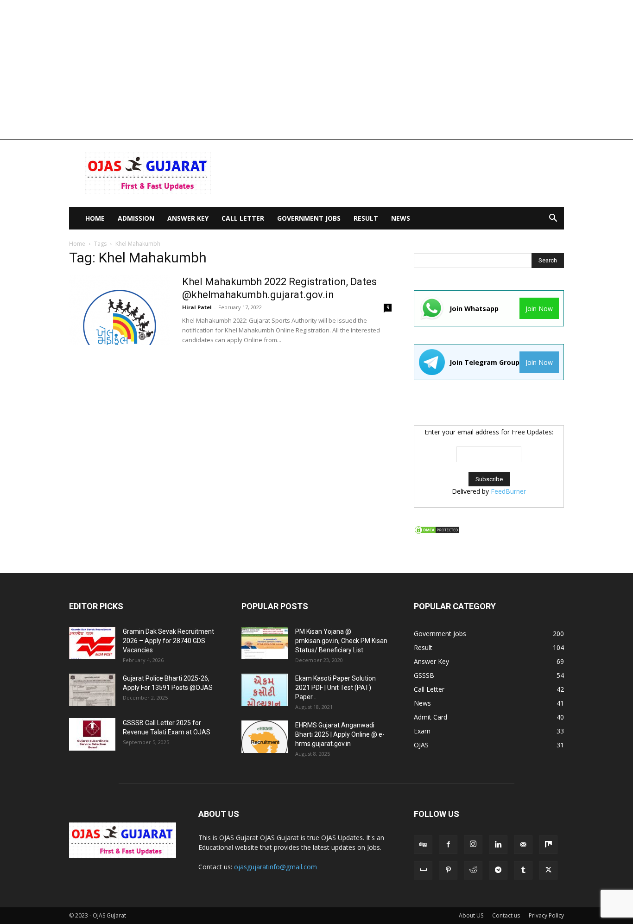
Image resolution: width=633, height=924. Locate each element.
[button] (553, 219)
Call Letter (243, 218)
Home (77, 244)
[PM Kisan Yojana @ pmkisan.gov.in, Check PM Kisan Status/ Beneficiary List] (264, 643)
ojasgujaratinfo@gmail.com (275, 866)
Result (366, 218)
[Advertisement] (316, 69)
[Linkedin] (498, 844)
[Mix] (548, 844)
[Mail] (523, 844)
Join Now (539, 308)
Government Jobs (309, 218)
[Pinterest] (448, 870)
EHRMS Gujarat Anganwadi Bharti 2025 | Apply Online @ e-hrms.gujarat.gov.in (340, 734)
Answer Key (188, 218)
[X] (548, 870)
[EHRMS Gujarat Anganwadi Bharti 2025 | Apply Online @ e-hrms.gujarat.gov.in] (264, 736)
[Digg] (423, 844)
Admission (136, 218)
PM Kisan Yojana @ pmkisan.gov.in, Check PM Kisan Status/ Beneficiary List (341, 641)
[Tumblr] (523, 870)
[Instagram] (473, 844)
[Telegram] (498, 870)
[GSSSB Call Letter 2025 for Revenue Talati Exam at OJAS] (92, 734)
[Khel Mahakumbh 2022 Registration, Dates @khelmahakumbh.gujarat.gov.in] (119, 310)
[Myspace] (423, 870)
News (400, 218)
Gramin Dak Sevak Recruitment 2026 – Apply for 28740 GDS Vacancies (168, 641)
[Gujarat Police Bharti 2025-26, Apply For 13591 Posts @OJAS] (92, 690)
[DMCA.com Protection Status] (437, 532)
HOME (95, 218)
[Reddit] (473, 870)
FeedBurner (508, 491)
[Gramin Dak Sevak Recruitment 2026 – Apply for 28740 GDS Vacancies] (92, 643)
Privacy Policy (546, 915)
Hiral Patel (197, 307)
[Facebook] (448, 844)
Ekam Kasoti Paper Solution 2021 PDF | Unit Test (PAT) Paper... (335, 688)
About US (471, 915)
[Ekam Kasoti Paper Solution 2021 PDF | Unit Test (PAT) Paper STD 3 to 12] (264, 690)
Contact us (506, 915)
